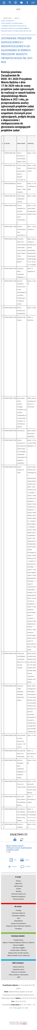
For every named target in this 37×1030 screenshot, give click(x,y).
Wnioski (18, 881)
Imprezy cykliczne (18, 967)
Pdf (12, 859)
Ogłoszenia (18, 883)
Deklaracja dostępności (18, 896)
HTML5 (15, 1016)
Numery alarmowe (18, 899)
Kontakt (24, 865)
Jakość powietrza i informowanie (18, 974)
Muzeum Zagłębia (18, 945)
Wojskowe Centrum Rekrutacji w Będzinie (18, 926)
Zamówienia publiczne (18, 913)
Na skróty (18, 906)
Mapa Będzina (18, 921)
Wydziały (18, 891)
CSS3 (18, 1016)
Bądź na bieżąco (18, 963)
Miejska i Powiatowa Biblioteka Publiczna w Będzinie (18, 942)
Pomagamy (18, 928)
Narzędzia (15, 2)
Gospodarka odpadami (18, 915)
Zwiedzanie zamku (18, 969)
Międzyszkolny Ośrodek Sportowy (18, 953)
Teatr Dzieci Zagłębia (18, 948)
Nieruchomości (18, 886)
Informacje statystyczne (18, 894)
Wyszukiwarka (9, 2)
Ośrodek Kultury (18, 940)
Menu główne (21, 2)
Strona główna (3, 2)
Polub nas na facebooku (18, 972)
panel (33, 2)
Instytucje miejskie (18, 936)
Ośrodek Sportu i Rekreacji (18, 950)
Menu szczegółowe (27, 2)
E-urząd (18, 877)
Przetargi (18, 910)
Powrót (11, 865)
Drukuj (24, 859)
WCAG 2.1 (25, 1016)
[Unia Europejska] (19, 9)
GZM (18, 977)
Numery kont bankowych (18, 923)
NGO (18, 918)
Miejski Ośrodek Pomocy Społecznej (18, 955)
